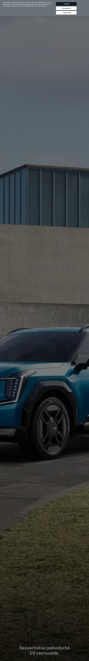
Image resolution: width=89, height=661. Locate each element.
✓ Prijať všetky (66, 12)
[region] (44, 8)
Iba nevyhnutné (66, 8)
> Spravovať (66, 4)
